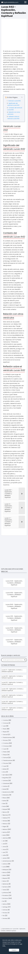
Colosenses (5, 783)
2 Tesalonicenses (7, 760)
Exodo (4, 806)
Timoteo (4, 912)
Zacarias (4, 918)
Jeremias (5, 838)
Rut (3, 901)
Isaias (4, 835)
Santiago (5, 907)
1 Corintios (5, 720)
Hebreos (4, 829)
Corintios (5, 786)
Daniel (4, 789)
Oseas (4, 889)
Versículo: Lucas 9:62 (14, 101)
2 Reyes (4, 754)
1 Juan (4, 726)
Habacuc (5, 823)
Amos (4, 772)
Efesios (4, 798)
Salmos (4, 904)
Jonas (4, 846)
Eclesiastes (5, 795)
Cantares (5, 780)
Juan (3, 852)
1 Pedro (4, 729)
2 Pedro (4, 752)
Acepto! (14, 950)
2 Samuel (5, 757)
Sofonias (4, 910)
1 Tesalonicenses (7, 737)
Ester (3, 803)
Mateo (4, 875)
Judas (4, 855)
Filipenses (5, 815)
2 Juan (4, 749)
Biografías (5, 777)
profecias (5, 892)
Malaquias (5, 869)
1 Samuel (4, 734)
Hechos (4, 832)
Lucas (4, 867)
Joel (3, 844)
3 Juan (4, 766)
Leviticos (4, 864)
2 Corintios (5, 743)
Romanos (5, 898)
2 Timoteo (5, 763)
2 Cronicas (5, 746)
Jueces (4, 858)
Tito (3, 915)
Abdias (4, 769)
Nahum (4, 881)
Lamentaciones (6, 861)
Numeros (5, 887)
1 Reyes (4, 732)
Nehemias (5, 884)
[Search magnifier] (25, 660)
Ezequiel (4, 809)
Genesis (4, 821)
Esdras (4, 800)
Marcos (4, 872)
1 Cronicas (5, 723)
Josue (4, 849)
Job (3, 841)
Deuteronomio (6, 792)
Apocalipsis (5, 775)
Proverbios (5, 895)
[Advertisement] (14, 33)
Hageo (4, 826)
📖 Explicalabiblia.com (9, 2)
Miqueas (4, 878)
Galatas (4, 818)
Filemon (4, 812)
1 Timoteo (5, 740)
